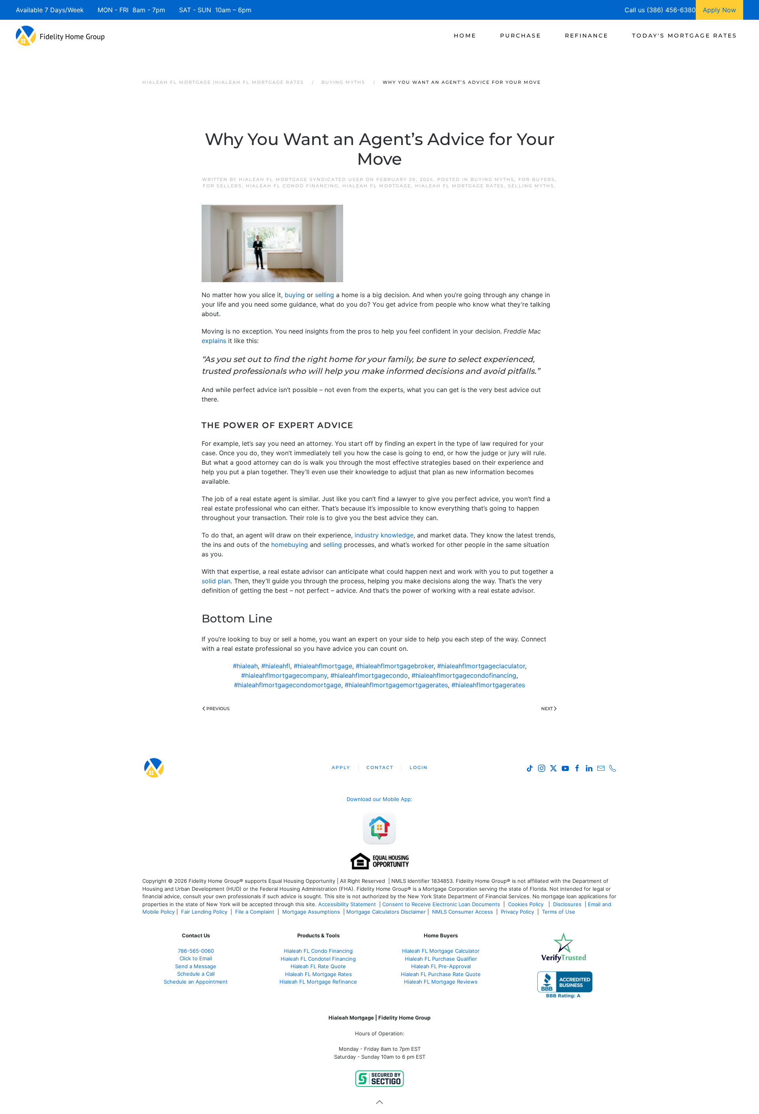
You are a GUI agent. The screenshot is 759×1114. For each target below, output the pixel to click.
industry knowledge (384, 535)
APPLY (341, 767)
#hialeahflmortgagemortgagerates (396, 685)
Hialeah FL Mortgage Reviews (441, 981)
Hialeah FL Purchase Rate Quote (441, 974)
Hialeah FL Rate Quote (318, 966)
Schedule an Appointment (196, 981)
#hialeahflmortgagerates (488, 685)
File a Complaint (255, 912)
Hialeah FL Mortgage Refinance (318, 981)
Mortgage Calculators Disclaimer (386, 912)
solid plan (216, 581)
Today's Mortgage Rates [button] (684, 35)
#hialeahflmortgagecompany (284, 675)
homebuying (289, 545)
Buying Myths (492, 179)
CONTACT (379, 767)
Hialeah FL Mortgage (376, 185)
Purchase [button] (520, 35)
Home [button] (465, 35)
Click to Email (195, 958)
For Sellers (222, 185)
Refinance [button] (586, 35)
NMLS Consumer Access (462, 912)
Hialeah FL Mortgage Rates (459, 185)
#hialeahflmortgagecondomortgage (287, 685)
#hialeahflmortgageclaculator (481, 666)
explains (214, 341)
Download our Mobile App (379, 799)
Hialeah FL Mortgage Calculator (441, 951)
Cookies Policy (526, 904)
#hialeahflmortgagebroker (395, 666)
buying (295, 295)
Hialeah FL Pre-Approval (441, 966)
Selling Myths (531, 185)
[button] (379, 1102)
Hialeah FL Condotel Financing (318, 959)
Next (547, 708)
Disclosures (567, 904)
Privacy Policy (517, 912)
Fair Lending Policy (204, 912)
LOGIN (419, 767)
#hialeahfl (275, 666)
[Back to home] (60, 35)
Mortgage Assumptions (311, 912)
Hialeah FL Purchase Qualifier (441, 959)
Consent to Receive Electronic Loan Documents (441, 904)
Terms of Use (559, 912)
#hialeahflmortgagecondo (369, 675)
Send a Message (195, 966)
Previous (218, 708)
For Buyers (536, 179)
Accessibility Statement (347, 904)
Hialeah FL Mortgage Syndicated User (301, 179)
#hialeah (245, 666)
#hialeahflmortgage (323, 666)
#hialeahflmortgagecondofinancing (464, 675)
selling (324, 295)
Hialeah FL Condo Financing (292, 185)
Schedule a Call (196, 974)
